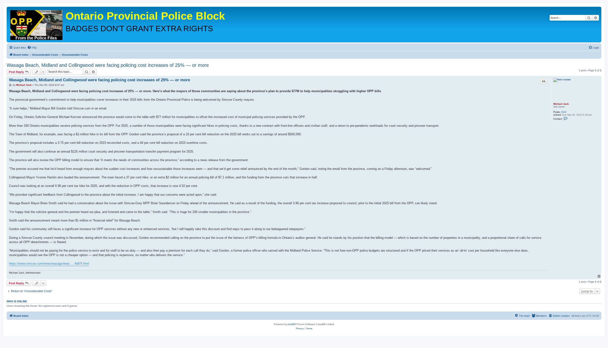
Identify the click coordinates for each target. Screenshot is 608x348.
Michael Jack (561, 104)
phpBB (291, 324)
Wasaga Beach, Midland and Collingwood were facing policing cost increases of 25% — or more (108, 65)
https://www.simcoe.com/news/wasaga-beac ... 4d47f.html (49, 263)
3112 (563, 112)
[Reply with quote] (544, 81)
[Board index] (37, 24)
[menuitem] (32, 47)
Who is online (17, 301)
